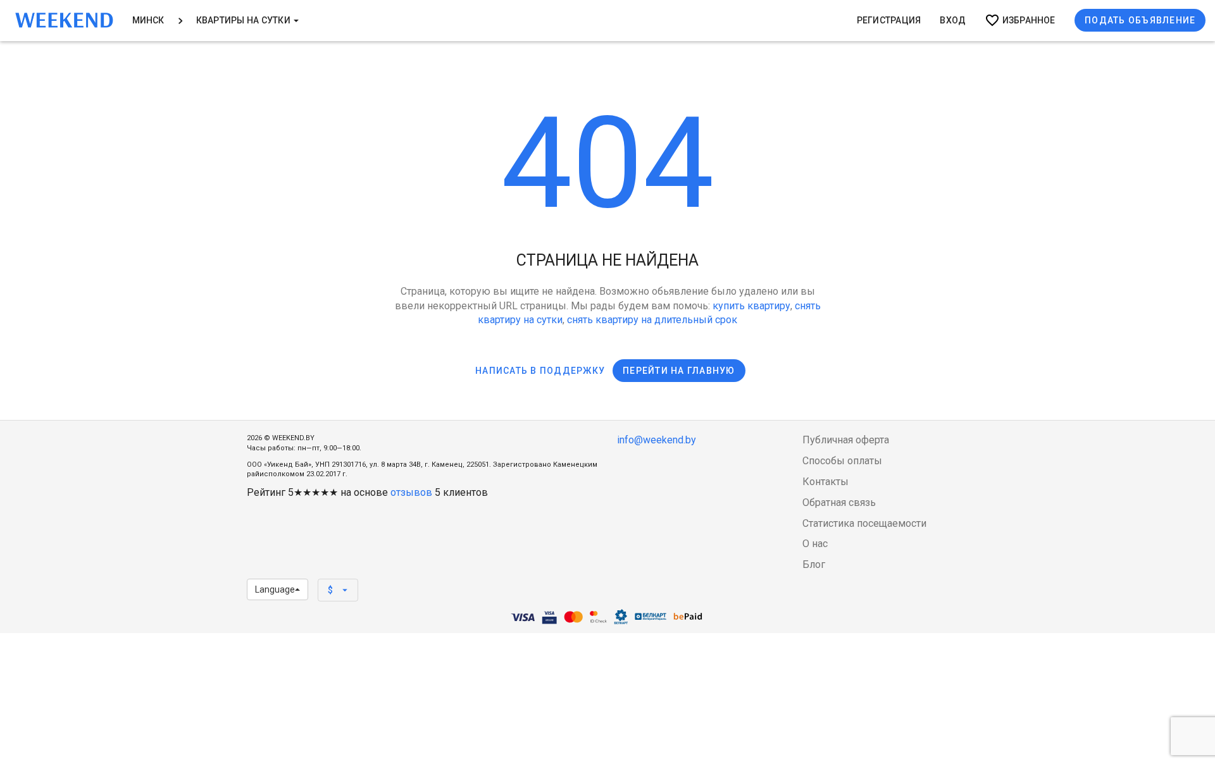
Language (275, 589)
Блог (813, 564)
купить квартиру (751, 306)
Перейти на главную (679, 371)
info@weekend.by (656, 440)
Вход (953, 20)
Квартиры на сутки (244, 20)
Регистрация (889, 20)
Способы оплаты (842, 461)
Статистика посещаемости (864, 523)
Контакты (825, 482)
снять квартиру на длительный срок (652, 320)
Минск (148, 20)
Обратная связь (839, 502)
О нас (815, 544)
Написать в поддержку (540, 371)
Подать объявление (1140, 20)
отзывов (411, 492)
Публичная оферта (845, 440)
